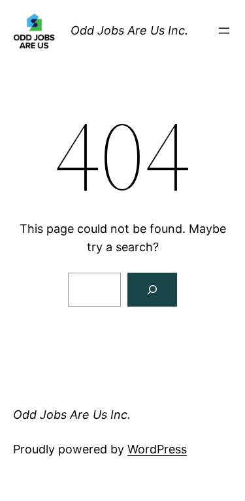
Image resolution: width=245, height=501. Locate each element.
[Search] (152, 290)
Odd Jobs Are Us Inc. (129, 30)
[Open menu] (224, 30)
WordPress (157, 449)
